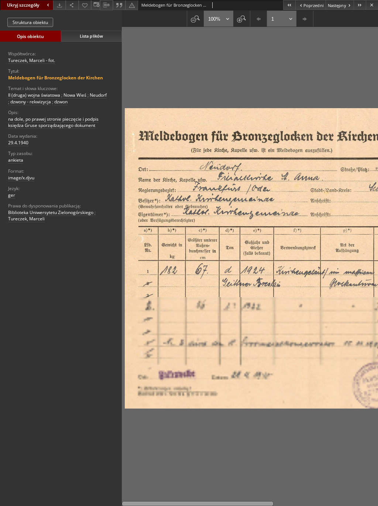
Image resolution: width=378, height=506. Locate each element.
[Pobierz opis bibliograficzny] (106, 5)
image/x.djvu (21, 178)
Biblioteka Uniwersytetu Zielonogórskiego (50, 212)
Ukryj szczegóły (23, 5)
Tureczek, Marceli (26, 219)
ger (11, 195)
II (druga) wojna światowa (34, 95)
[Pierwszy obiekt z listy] (289, 5)
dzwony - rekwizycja (30, 102)
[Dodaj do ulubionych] (85, 5)
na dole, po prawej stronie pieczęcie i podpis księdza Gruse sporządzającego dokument (53, 122)
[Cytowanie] (119, 5)
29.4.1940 (18, 143)
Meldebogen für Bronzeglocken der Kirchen (55, 78)
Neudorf (98, 95)
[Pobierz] (59, 5)
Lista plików (91, 36)
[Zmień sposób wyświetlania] (95, 5)
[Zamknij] (372, 5)
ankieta (15, 160)
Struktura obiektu (30, 22)
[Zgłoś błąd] (132, 5)
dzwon (61, 102)
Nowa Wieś (74, 95)
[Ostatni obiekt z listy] (360, 5)
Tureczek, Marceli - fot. (31, 60)
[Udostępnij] (72, 5)
